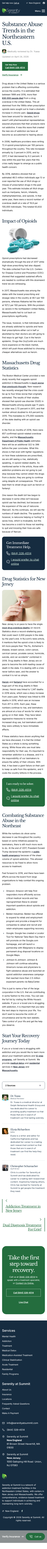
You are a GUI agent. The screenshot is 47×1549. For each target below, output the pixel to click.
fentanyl (18, 682)
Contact (6, 1408)
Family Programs (10, 1374)
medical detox (17, 1063)
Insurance (6, 1394)
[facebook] (44, 3)
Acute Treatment (10, 1364)
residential (34, 1063)
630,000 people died (12, 98)
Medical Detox (9, 1350)
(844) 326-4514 (27, 1277)
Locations (7, 1399)
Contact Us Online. (25, 1283)
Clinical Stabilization (12, 1360)
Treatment (7, 1345)
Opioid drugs (33, 112)
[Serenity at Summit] (23, 1476)
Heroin (5, 682)
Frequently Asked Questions (16, 1403)
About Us (6, 1389)
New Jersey (19, 1066)
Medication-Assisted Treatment (17, 1355)
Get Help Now (15, 66)
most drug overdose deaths (16, 627)
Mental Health (9, 1336)
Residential (7, 1369)
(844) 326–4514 (16, 1429)
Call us (16, 3)
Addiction (6, 1341)
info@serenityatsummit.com (22, 1423)
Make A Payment (10, 1413)
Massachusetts (10, 1070)
